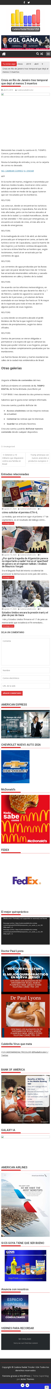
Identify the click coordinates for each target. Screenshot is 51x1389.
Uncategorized (9, 446)
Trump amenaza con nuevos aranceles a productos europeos (38, 458)
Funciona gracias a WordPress (16, 1375)
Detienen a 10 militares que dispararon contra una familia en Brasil (12, 459)
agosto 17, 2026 (10, 609)
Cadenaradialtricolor (25, 90)
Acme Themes (27, 1379)
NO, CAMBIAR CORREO (12, 170)
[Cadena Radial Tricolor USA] (3, 53)
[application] (25, 931)
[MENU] (48, 54)
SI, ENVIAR (29, 170)
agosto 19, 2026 (10, 555)
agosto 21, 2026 (10, 509)
